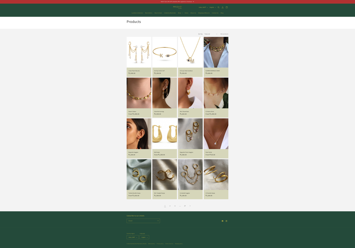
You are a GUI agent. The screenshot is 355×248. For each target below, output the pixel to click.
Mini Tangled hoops (159, 193)
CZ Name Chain (210, 111)
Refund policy (151, 243)
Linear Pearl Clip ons (134, 70)
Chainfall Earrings (159, 111)
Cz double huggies (185, 193)
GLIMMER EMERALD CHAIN (213, 70)
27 (185, 206)
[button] (180, 13)
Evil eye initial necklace (186, 70)
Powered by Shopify (142, 243)
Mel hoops (157, 152)
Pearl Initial (209, 152)
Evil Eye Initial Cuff (159, 70)
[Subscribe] (158, 221)
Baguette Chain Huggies (186, 152)
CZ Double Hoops (210, 193)
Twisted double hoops (134, 193)
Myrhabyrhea (133, 243)
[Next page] (190, 206)
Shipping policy (179, 243)
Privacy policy (160, 243)
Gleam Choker (132, 111)
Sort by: (200, 34)
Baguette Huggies (133, 152)
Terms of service (169, 243)
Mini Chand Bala (184, 111)
